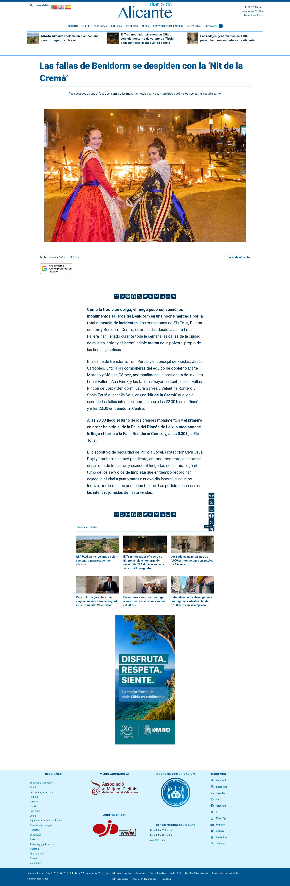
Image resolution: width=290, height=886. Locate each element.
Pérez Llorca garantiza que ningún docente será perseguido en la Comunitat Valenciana (97, 601)
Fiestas (208, 526)
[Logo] (145, 10)
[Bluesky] (156, 296)
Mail (218, 799)
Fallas (94, 527)
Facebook (221, 780)
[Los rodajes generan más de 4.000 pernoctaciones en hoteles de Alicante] (192, 38)
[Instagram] (127, 296)
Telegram (221, 805)
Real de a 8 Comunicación (84, 873)
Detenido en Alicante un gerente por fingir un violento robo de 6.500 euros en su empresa (191, 601)
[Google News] (116, 296)
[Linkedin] (162, 296)
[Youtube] (212, 825)
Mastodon (221, 837)
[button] (31, 4)
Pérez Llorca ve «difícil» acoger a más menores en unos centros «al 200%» (144, 601)
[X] (139, 296)
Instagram (221, 786)
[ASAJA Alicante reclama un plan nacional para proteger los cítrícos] (33, 38)
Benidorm (82, 527)
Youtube (220, 824)
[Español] (68, 7)
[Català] (54, 7)
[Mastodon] (150, 296)
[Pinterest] (173, 296)
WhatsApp (221, 818)
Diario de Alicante (238, 257)
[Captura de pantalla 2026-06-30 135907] (145, 679)
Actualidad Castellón (161, 835)
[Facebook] (133, 296)
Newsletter (42, 5)
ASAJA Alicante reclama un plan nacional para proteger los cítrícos (96, 560)
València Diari (157, 840)
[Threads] (212, 844)
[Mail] (212, 800)
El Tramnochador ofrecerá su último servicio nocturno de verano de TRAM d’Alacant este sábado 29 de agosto (147, 39)
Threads (220, 843)
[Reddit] (168, 296)
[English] (61, 7)
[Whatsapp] (122, 296)
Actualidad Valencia (161, 830)
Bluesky (220, 831)
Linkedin (220, 793)
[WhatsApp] (212, 818)
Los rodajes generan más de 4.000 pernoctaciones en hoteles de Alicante (192, 560)
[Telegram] (145, 296)
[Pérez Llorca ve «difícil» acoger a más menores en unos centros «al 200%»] (145, 584)
